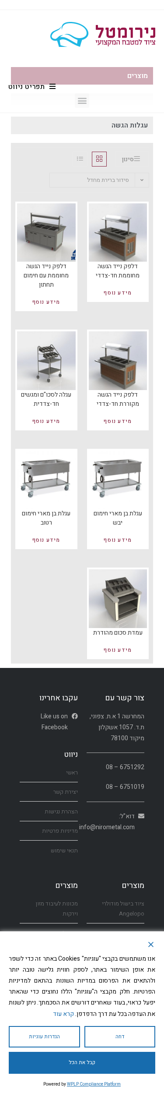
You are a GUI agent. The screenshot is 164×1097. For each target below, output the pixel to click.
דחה (119, 1036)
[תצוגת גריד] (99, 159)
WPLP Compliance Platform (94, 1084)
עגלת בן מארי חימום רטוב (46, 518)
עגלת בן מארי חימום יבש (118, 518)
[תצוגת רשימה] (80, 159)
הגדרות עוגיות (44, 1036)
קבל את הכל (82, 1062)
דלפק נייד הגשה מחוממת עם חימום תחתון (46, 275)
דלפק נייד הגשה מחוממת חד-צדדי (118, 271)
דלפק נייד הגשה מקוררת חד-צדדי (118, 399)
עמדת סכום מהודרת (118, 632)
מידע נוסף (118, 293)
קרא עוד (63, 1014)
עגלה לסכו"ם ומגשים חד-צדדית (46, 399)
